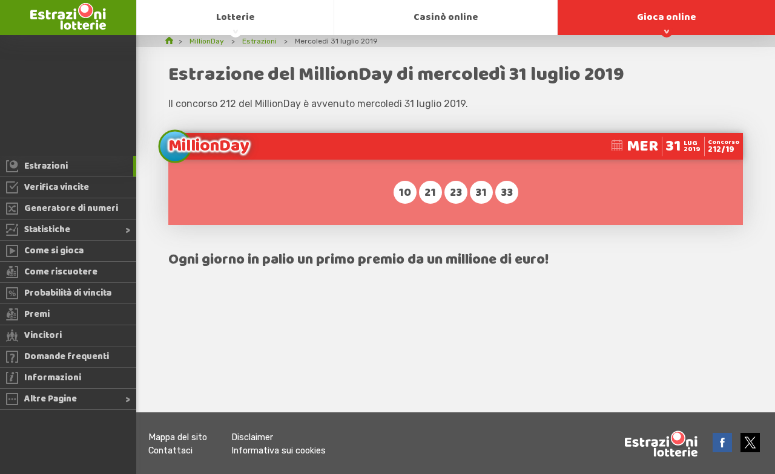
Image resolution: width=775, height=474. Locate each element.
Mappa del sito (177, 437)
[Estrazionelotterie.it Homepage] (68, 26)
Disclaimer (252, 437)
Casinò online (446, 17)
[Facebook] (723, 449)
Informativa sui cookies (278, 451)
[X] (750, 449)
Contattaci (170, 451)
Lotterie (235, 17)
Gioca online (666, 17)
